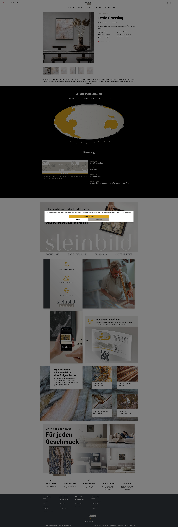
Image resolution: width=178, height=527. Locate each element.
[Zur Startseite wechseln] (89, 3)
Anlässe (93, 508)
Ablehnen (78, 219)
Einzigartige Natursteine (63, 498)
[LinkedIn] (92, 522)
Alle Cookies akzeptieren (89, 216)
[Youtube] (88, 522)
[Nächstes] (92, 61)
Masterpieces (113, 22)
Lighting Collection (103, 22)
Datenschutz (46, 508)
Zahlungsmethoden (131, 525)
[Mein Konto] (173, 2)
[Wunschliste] (170, 2)
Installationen (95, 506)
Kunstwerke (62, 503)
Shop (95, 525)
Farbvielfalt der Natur (64, 508)
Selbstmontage (105, 525)
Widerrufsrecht (46, 506)
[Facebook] (86, 522)
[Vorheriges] (88, 61)
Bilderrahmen (78, 503)
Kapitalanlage (62, 506)
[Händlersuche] (167, 2)
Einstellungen (84, 213)
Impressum (45, 501)
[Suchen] (164, 2)
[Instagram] (90, 522)
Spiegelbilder (95, 503)
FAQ (125, 525)
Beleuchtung (78, 506)
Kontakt (99, 525)
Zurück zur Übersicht (103, 13)
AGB (44, 503)
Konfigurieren (99, 219)
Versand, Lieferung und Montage (116, 525)
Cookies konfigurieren (48, 511)
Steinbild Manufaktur (79, 498)
